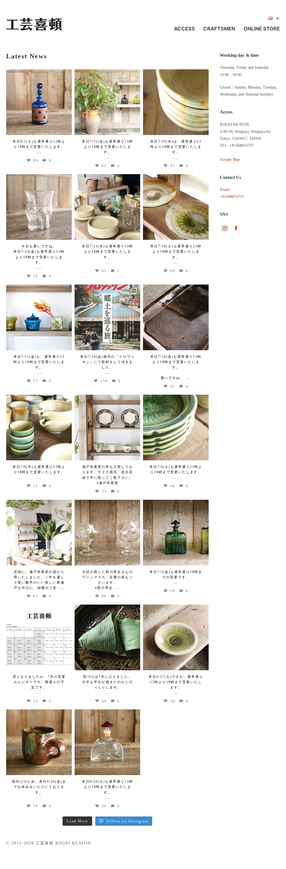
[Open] (39, 102)
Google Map (230, 159)
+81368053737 (232, 197)
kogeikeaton (39, 74)
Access (184, 29)
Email (225, 190)
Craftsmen (219, 29)
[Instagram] (66, 128)
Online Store (262, 29)
